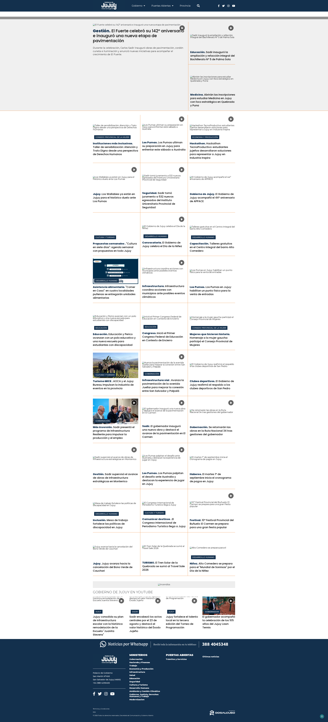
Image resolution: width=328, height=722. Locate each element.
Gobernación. (199, 427)
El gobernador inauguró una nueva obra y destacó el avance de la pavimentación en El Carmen (163, 431)
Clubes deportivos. (202, 381)
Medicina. (197, 94)
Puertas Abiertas (161, 5)
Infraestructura (137, 672)
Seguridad (134, 681)
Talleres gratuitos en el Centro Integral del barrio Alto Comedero (212, 247)
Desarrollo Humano (156, 236)
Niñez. (194, 563)
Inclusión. (99, 520)
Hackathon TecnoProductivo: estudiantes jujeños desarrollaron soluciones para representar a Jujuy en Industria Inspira (210, 151)
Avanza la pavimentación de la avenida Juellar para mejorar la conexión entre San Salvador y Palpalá (163, 385)
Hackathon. (198, 143)
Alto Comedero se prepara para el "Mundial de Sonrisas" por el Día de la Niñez (212, 567)
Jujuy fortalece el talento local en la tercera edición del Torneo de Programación (182, 622)
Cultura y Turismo (105, 237)
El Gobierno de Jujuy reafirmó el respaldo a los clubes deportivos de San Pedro (212, 384)
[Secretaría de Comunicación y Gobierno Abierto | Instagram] (228, 5)
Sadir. (146, 426)
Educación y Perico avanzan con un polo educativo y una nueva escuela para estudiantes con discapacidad (114, 339)
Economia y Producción (205, 137)
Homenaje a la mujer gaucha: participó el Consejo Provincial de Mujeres (211, 341)
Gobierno (137, 5)
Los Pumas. (150, 142)
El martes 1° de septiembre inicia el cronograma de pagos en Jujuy (210, 477)
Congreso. (149, 333)
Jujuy (98, 612)
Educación (101, 328)
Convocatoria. (152, 242)
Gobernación (152, 374)
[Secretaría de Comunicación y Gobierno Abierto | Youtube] (233, 5)
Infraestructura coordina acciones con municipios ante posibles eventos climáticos (163, 291)
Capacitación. (199, 243)
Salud (132, 675)
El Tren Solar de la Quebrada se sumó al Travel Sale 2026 (163, 566)
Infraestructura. (153, 286)
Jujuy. (97, 194)
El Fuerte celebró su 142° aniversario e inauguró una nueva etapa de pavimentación (138, 36)
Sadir (135, 612)
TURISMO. (148, 562)
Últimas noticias (210, 656)
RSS (94, 712)
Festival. (195, 520)
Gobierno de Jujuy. (202, 194)
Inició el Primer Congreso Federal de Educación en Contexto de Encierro (162, 336)
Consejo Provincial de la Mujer (112, 137)
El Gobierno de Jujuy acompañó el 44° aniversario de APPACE (212, 197)
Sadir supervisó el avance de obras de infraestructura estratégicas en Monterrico (115, 477)
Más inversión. (103, 427)
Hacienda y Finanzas (139, 662)
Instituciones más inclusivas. (113, 143)
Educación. (197, 52)
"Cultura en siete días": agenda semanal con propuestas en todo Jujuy (115, 247)
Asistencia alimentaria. (109, 287)
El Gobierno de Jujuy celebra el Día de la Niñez (162, 244)
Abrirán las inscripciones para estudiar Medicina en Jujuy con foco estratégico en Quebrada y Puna (212, 100)
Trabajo (133, 665)
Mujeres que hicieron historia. (210, 334)
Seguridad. (149, 193)
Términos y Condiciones (101, 709)
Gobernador (212, 612)
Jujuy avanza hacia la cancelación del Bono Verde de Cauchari (112, 567)
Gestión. (101, 31)
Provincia (185, 5)
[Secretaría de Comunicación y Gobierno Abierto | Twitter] (223, 5)
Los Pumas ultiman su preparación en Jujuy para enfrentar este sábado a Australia (164, 146)
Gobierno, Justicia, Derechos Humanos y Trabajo (143, 695)
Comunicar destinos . (156, 519)
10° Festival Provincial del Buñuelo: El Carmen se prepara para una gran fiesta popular (212, 523)
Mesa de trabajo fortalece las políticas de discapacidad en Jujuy (110, 523)
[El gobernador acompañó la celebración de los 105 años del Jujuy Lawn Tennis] (218, 606)
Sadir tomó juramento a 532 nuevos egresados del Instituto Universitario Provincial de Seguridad (158, 200)
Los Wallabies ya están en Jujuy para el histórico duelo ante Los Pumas (114, 197)
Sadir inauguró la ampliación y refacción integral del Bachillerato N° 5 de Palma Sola (212, 55)
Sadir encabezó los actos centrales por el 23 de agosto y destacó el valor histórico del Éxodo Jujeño (145, 624)
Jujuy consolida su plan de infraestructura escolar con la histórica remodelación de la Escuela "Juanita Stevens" (108, 625)
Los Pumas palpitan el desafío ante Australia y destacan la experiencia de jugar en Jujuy (163, 478)
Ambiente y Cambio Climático (144, 691)
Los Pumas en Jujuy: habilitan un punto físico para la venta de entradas (211, 290)
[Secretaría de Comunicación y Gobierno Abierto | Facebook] (219, 5)
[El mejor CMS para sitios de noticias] (218, 712)
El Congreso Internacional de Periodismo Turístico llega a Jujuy (164, 522)
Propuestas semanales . (109, 243)
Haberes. (196, 474)
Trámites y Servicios (176, 659)
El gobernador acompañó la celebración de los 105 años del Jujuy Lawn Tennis (218, 622)
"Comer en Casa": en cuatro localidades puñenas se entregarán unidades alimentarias (114, 292)
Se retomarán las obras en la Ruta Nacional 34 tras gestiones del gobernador (211, 430)
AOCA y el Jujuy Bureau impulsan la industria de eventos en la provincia (113, 384)
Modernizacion (136, 699)
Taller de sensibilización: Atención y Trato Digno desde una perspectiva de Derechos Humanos (115, 150)
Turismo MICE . (103, 381)
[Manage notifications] (322, 716)
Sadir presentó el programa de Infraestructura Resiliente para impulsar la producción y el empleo (114, 432)
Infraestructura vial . (156, 380)
